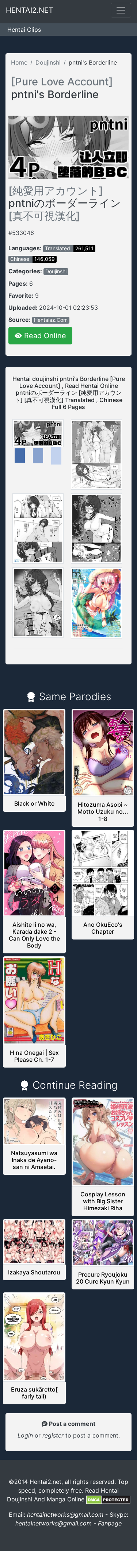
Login (25, 1435)
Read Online (44, 335)
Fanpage (110, 1523)
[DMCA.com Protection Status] (108, 1499)
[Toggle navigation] (121, 10)
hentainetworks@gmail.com (65, 1514)
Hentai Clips (24, 29)
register (53, 1435)
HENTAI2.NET (29, 10)
